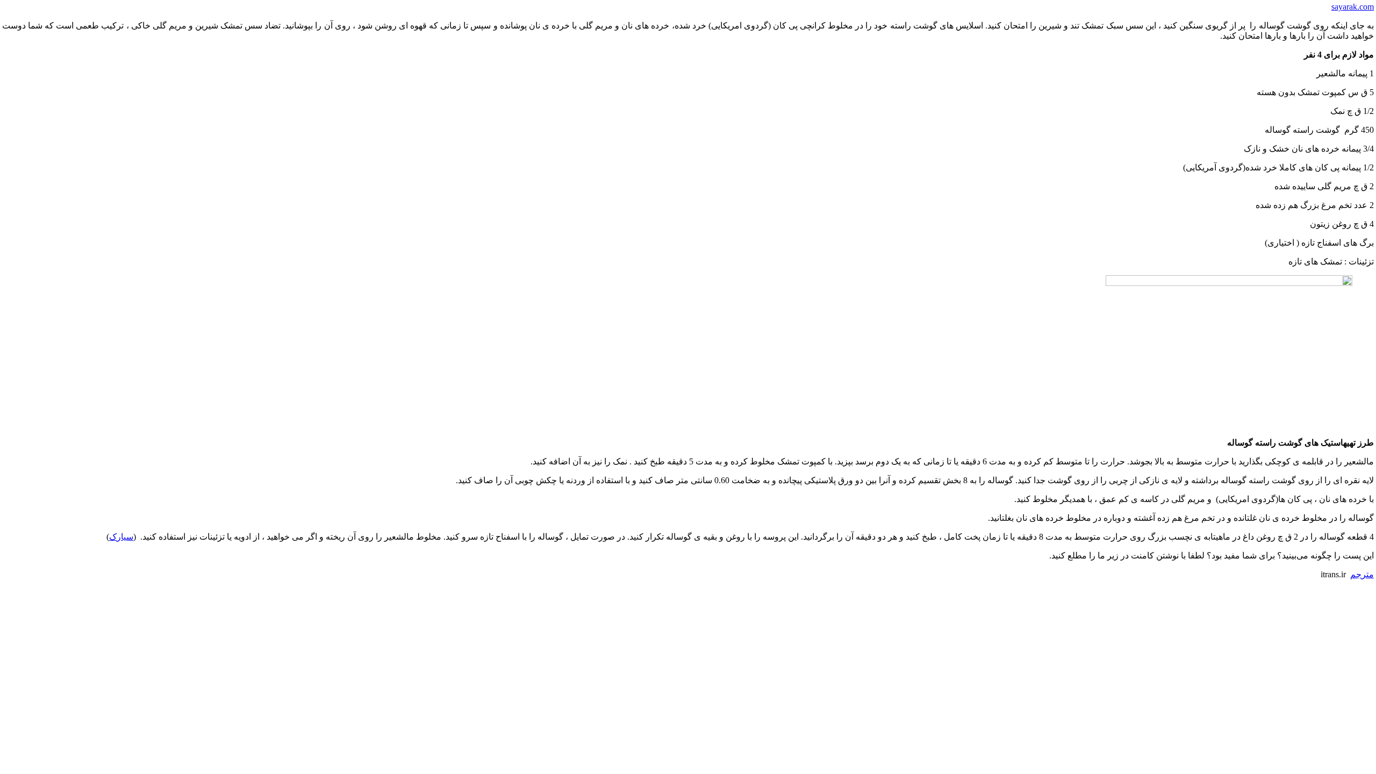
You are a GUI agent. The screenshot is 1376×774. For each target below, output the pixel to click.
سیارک (121, 536)
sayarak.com (1352, 6)
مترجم (1362, 574)
